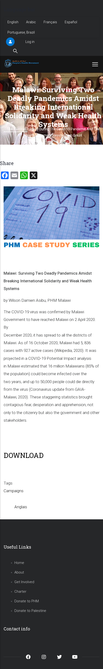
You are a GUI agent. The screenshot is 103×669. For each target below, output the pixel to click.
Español (71, 22)
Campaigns (13, 490)
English (12, 22)
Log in (29, 42)
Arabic (31, 22)
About (19, 572)
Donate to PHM (26, 601)
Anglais (20, 506)
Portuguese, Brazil (21, 32)
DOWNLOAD (24, 455)
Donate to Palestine (30, 611)
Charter (20, 591)
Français (50, 22)
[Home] (22, 63)
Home (19, 563)
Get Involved (24, 582)
